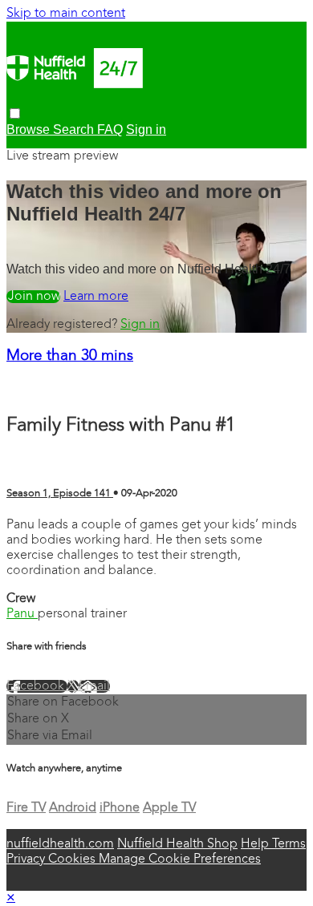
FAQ (110, 129)
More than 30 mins (69, 356)
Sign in (146, 129)
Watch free (33, 296)
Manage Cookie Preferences (180, 859)
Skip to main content (65, 13)
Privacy (27, 859)
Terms (289, 844)
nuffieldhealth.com (60, 844)
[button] (15, 113)
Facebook (36, 686)
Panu (22, 614)
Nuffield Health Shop (177, 844)
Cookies (73, 859)
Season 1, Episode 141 (59, 493)
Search (75, 129)
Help (256, 844)
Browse (29, 129)
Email (94, 686)
